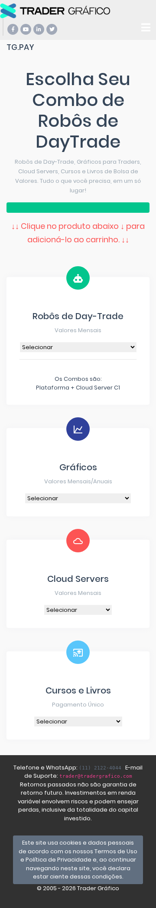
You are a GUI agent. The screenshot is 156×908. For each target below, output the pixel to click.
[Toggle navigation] (146, 27)
